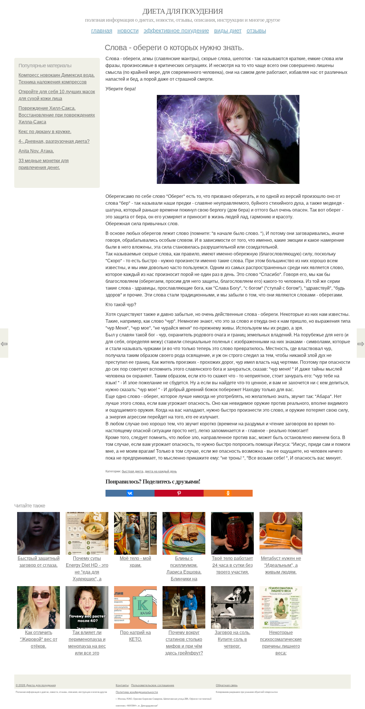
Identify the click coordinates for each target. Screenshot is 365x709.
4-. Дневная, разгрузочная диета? (54, 141)
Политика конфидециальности (137, 692)
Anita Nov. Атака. (36, 151)
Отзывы (256, 30)
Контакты (122, 685)
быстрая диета (132, 471)
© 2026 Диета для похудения (36, 685)
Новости (128, 30)
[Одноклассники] (228, 493)
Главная (101, 30)
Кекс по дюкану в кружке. (45, 131)
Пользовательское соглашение (152, 685)
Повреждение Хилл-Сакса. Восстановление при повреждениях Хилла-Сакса (57, 115)
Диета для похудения (183, 11)
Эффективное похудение (176, 30)
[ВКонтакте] (130, 493)
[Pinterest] (179, 493)
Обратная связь (227, 685)
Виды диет (228, 30)
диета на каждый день (161, 471)
